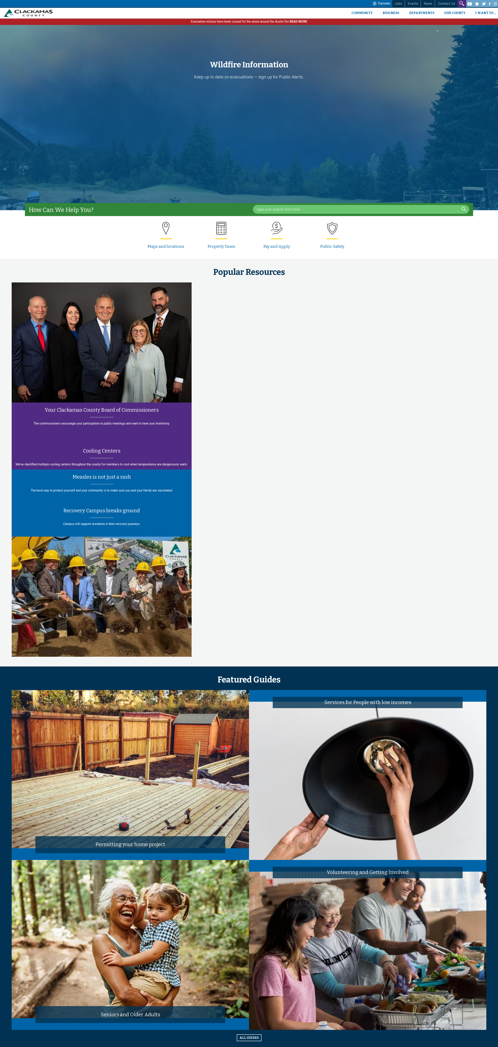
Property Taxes (221, 246)
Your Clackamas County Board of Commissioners (102, 410)
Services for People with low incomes (367, 702)
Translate (383, 3)
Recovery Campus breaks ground (101, 511)
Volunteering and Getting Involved (368, 872)
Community (362, 13)
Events (413, 3)
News (428, 3)
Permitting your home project (130, 844)
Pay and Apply (276, 246)
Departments (422, 13)
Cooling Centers (101, 451)
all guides (249, 1038)
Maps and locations (166, 246)
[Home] (30, 13)
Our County (455, 13)
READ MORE (298, 21)
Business (391, 13)
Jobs (398, 3)
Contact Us (446, 3)
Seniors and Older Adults (130, 1015)
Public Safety (332, 246)
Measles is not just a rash (102, 477)
